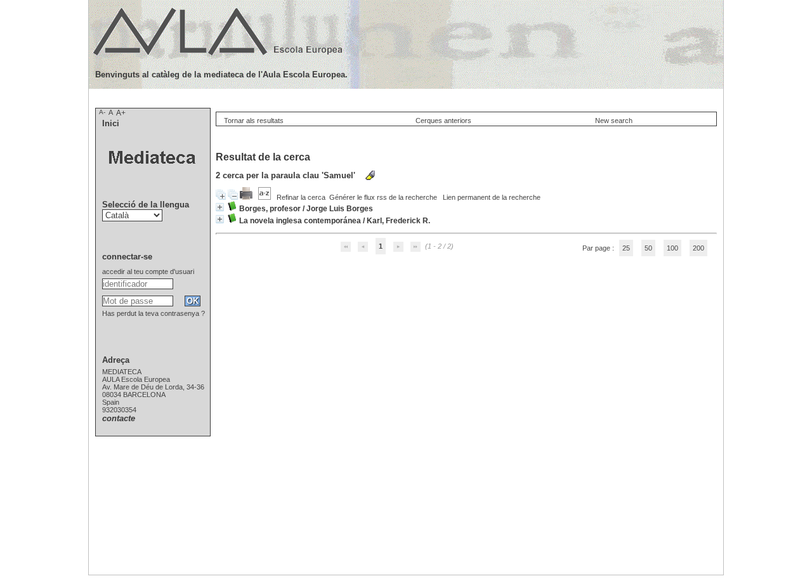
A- (102, 111)
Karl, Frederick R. (398, 220)
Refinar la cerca (301, 197)
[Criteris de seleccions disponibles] (265, 197)
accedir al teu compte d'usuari (148, 271)
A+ (121, 112)
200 (698, 248)
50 (648, 248)
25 (626, 248)
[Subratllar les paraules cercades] (370, 175)
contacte (118, 418)
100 (672, 248)
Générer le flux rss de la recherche (383, 197)
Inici (110, 123)
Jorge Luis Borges (339, 208)
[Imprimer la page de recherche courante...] (247, 197)
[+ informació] (220, 207)
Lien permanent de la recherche (491, 197)
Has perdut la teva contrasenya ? (153, 313)
